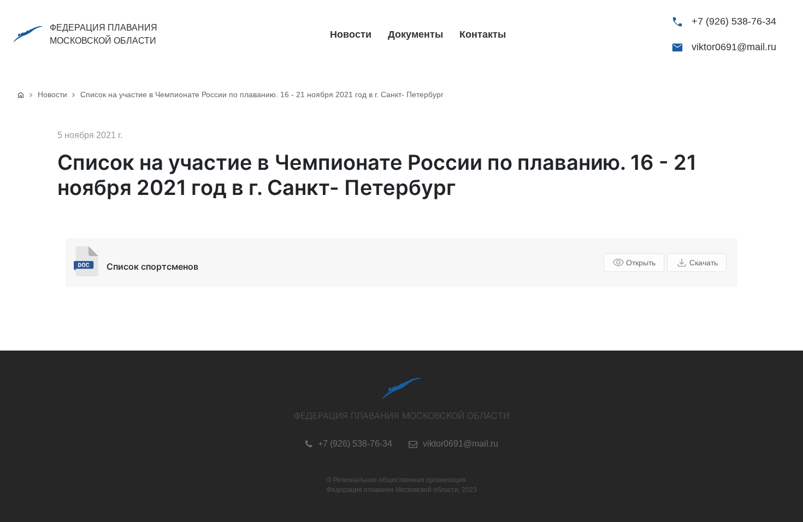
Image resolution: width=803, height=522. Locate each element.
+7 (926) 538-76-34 (734, 21)
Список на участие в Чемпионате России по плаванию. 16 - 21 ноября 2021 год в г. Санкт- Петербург (262, 94)
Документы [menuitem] (415, 34)
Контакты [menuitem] (482, 34)
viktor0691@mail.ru (734, 46)
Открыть (641, 262)
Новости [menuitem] (350, 34)
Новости (52, 94)
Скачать (703, 262)
